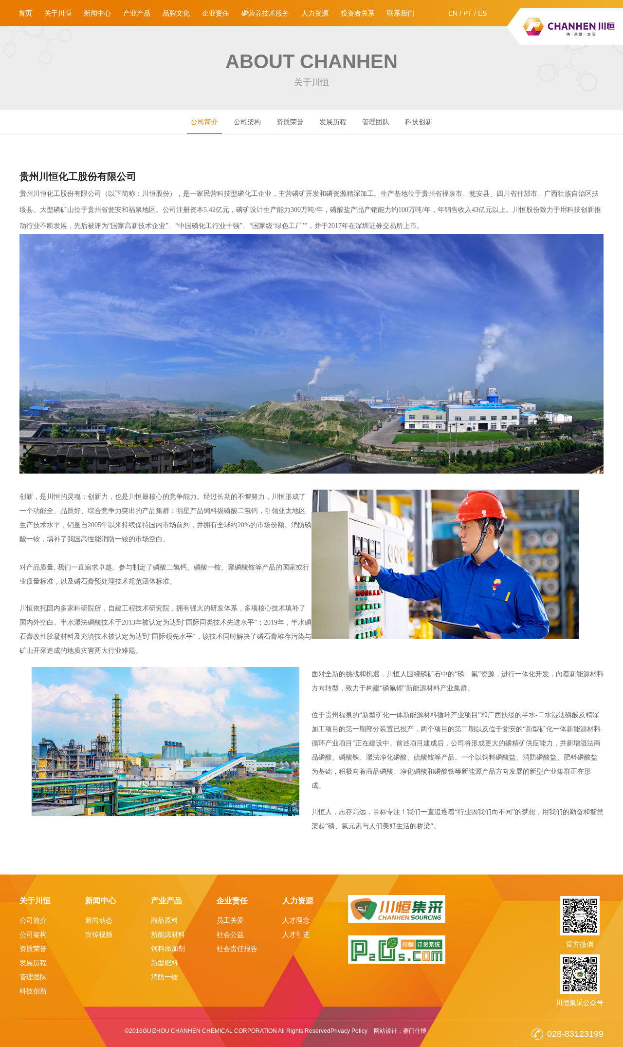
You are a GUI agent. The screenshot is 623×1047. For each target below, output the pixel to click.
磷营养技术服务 (265, 13)
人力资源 (315, 13)
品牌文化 (176, 13)
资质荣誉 (290, 122)
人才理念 (296, 920)
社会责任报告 (237, 948)
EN (453, 13)
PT (467, 13)
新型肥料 (164, 963)
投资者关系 (358, 13)
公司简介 (204, 122)
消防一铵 (164, 977)
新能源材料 (168, 934)
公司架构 (247, 122)
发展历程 (333, 122)
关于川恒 (58, 13)
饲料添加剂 (168, 948)
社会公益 (230, 934)
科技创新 (418, 122)
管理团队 (375, 122)
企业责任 (215, 13)
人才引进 (296, 934)
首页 (25, 13)
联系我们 (400, 13)
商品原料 (164, 920)
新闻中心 (97, 13)
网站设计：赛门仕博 (400, 1031)
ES (482, 13)
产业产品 (136, 13)
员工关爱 (230, 920)
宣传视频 (98, 934)
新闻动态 (98, 920)
